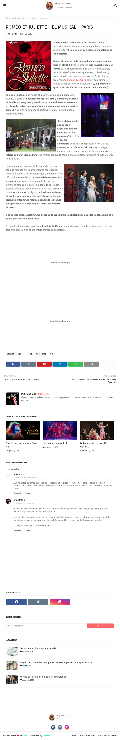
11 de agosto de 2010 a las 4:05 (26, 478)
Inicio (8, 18)
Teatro (29, 354)
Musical (15, 18)
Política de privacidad (107, 736)
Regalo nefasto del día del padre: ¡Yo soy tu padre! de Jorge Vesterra (56, 662)
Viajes (52, 354)
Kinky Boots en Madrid (55, 443)
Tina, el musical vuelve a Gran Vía (21, 445)
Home (74, 736)
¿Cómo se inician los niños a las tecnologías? (44, 676)
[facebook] (16, 602)
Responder (18, 493)
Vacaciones (41, 354)
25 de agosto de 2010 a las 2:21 (25, 503)
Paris (20, 354)
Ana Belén (12, 34)
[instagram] (60, 602)
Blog (25, 736)
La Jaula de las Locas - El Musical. (93, 445)
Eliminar (28, 493)
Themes (46, 736)
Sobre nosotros (87, 736)
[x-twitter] (38, 602)
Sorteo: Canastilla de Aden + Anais (38, 648)
